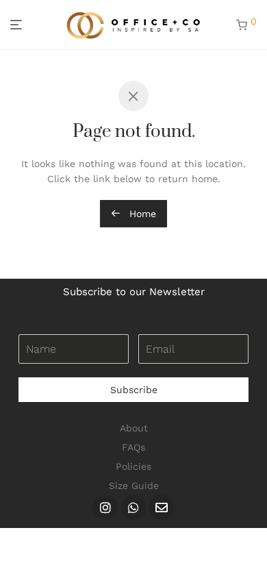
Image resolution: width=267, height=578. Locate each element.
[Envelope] (161, 507)
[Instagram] (105, 507)
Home (141, 213)
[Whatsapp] (133, 507)
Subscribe (133, 389)
